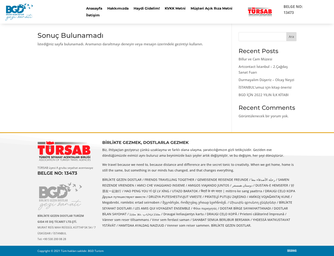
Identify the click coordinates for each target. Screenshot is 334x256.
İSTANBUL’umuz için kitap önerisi (265, 87)
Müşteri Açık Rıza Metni (211, 8)
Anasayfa (94, 8)
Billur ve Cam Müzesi (255, 59)
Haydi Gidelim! (147, 8)
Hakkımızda (118, 8)
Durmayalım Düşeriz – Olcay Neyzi (266, 79)
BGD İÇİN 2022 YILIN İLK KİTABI (264, 94)
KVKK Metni (175, 8)
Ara (291, 36)
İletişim (93, 15)
